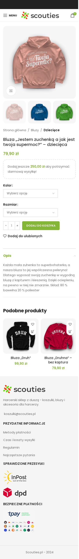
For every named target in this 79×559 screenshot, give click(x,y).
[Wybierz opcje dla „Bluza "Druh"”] (32, 331)
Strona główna (14, 130)
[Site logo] (40, 15)
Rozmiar (10, 204)
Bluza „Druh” (21, 358)
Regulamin (11, 447)
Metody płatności (17, 432)
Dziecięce (52, 130)
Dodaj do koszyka (40, 226)
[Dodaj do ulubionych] (32, 324)
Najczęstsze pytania (19, 455)
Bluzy (35, 130)
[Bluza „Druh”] (21, 336)
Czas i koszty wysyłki (19, 440)
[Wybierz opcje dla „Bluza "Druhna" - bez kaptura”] (70, 331)
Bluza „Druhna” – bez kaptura (58, 360)
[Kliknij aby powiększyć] (11, 90)
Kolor (7, 185)
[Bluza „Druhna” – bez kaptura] (58, 336)
